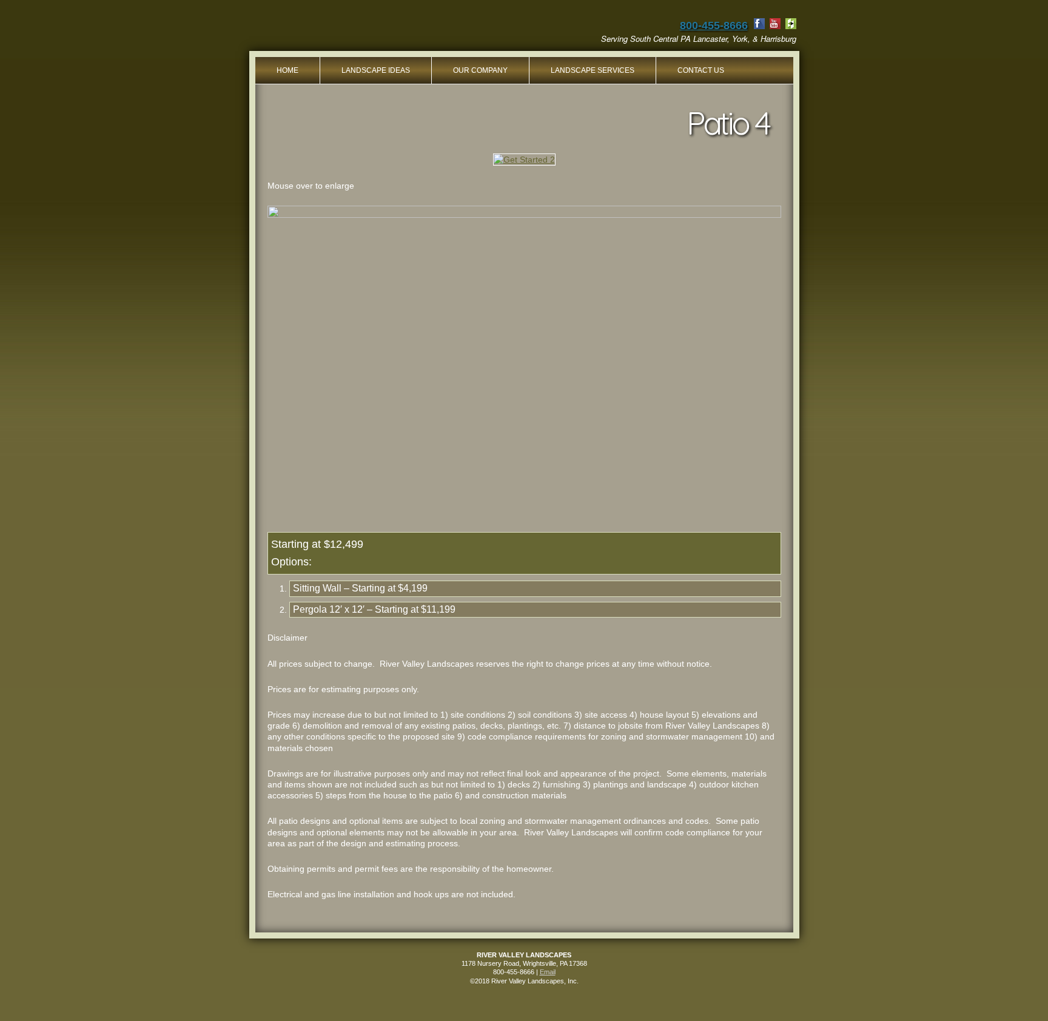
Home (287, 70)
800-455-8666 (714, 25)
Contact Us (700, 70)
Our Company (480, 70)
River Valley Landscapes (350, 30)
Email (548, 972)
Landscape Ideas (375, 70)
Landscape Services (592, 70)
